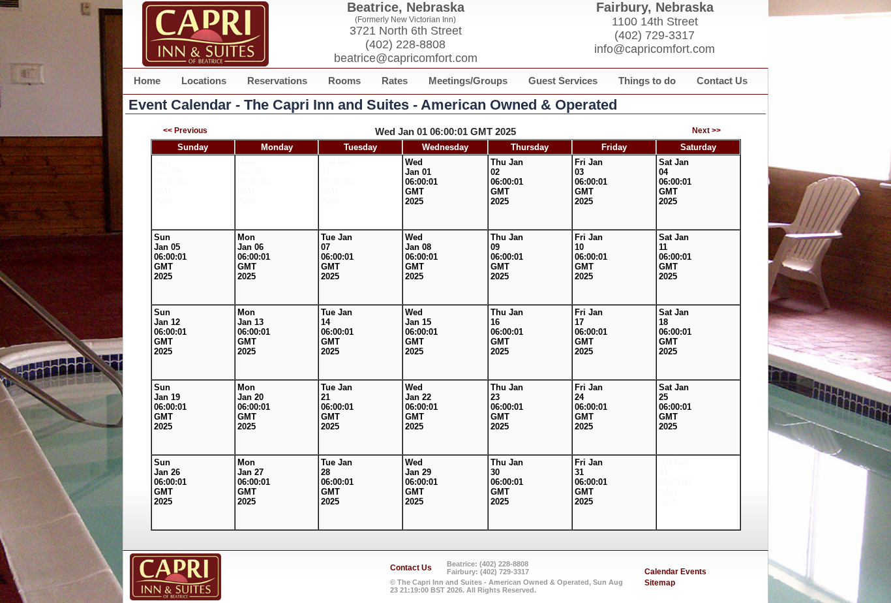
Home (147, 80)
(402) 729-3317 (654, 35)
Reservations (277, 80)
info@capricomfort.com (654, 48)
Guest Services (562, 80)
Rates (395, 80)
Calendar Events (675, 571)
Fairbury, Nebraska (655, 7)
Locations (203, 80)
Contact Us (722, 80)
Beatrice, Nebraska (405, 7)
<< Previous (185, 130)
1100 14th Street (655, 21)
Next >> (706, 130)
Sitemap (659, 582)
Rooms (344, 80)
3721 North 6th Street (406, 30)
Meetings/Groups (468, 80)
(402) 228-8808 (405, 44)
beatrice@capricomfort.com (405, 58)
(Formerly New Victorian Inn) (405, 19)
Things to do (647, 80)
